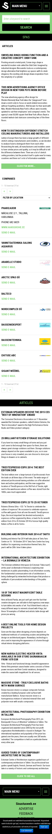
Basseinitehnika (11, 339)
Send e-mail (8, 232)
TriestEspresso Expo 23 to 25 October (24, 502)
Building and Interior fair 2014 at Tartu (25, 534)
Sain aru (44, 827)
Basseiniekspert (11, 324)
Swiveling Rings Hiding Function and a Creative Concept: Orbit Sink (24, 56)
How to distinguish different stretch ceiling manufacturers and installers (25, 132)
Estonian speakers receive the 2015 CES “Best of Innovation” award (25, 413)
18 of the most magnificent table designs (21, 594)
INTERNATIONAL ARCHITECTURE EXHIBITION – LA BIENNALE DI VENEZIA (25, 559)
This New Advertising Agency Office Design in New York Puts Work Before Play (23, 90)
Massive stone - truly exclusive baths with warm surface (24, 684)
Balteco (6, 293)
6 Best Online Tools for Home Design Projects (23, 626)
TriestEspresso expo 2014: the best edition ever (22, 469)
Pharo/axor (8, 208)
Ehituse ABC (8, 355)
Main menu (19, 6)
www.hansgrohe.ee (13, 227)
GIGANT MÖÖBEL (10, 370)
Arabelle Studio (11, 261)
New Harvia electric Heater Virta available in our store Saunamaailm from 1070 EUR (24, 656)
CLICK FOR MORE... (26, 166)
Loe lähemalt (26, 831)
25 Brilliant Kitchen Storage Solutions (25, 438)
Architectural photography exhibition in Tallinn (25, 713)
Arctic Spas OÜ (10, 277)
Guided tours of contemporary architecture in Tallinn (20, 754)
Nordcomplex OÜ (11, 309)
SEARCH (26, 27)
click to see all (26, 776)
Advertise (26, 808)
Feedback (26, 813)
